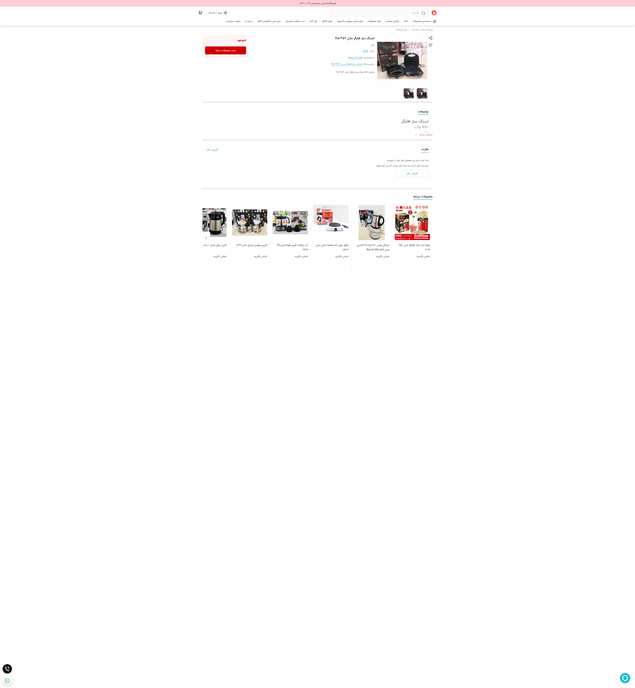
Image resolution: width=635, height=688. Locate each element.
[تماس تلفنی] (7, 668)
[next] (206, 238)
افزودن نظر (212, 150)
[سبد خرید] (200, 13)
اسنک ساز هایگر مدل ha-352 (347, 64)
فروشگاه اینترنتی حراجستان (422, 29)
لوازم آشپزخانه (401, 29)
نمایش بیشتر (426, 135)
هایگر (365, 51)
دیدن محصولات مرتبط (225, 50)
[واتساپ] (7, 680)
